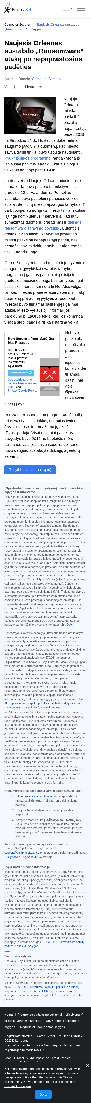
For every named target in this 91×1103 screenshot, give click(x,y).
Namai (9, 1014)
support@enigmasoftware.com (23, 852)
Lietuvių (72, 8)
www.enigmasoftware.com (41, 796)
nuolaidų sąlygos (27, 946)
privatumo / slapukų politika (29, 703)
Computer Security (17, 24)
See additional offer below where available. (22, 381)
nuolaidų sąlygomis (63, 703)
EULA (11, 387)
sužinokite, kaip (51, 707)
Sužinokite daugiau (17, 1086)
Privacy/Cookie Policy (22, 390)
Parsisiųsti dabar (18, 372)
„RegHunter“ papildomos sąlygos (42, 1027)
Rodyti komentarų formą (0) (30, 470)
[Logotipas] (18, 8)
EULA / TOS (51, 942)
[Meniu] (81, 8)
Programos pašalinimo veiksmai (40, 1014)
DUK (70, 624)
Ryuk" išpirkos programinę (27, 158)
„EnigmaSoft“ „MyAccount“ (21, 857)
